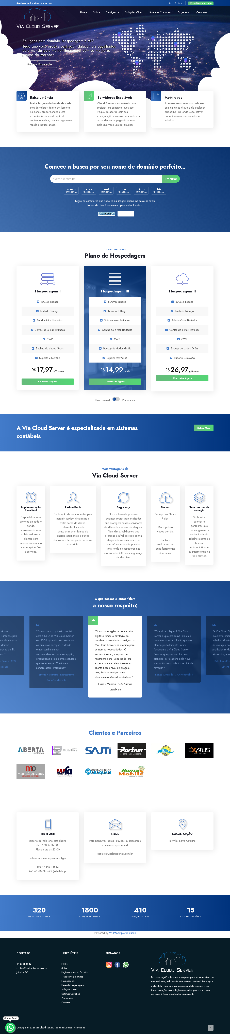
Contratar (201, 12)
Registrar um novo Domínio (74, 972)
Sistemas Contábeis (160, 12)
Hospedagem (68, 981)
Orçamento (183, 12)
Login (168, 3)
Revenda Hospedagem (72, 985)
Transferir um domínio (72, 976)
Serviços (111, 12)
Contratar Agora (47, 381)
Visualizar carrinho (201, 3)
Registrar (178, 3)
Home (83, 12)
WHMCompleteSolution (122, 933)
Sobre (96, 12)
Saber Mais (203, 428)
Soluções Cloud (134, 12)
